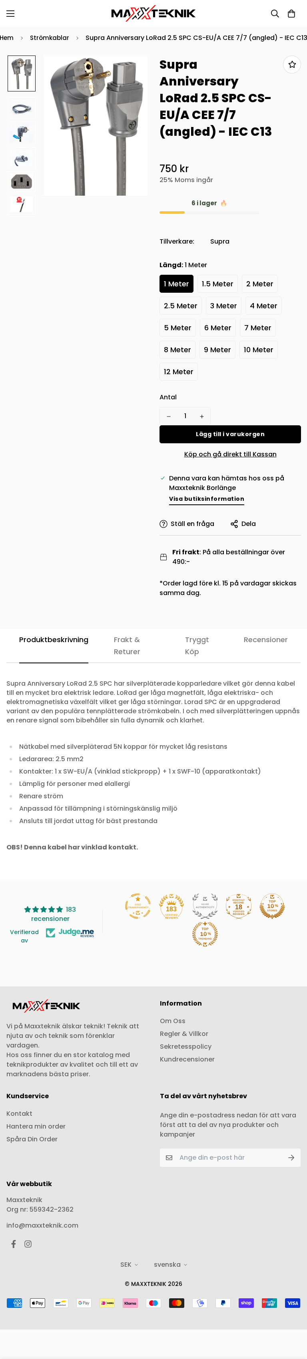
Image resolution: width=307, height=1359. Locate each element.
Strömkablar (49, 38)
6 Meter (217, 328)
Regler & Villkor (184, 1033)
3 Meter (223, 306)
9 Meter (217, 350)
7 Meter (257, 328)
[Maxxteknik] (153, 13)
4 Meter (263, 306)
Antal (168, 397)
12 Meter (178, 372)
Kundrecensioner (187, 1059)
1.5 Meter (217, 284)
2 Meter (259, 284)
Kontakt (19, 1113)
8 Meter (177, 350)
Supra (219, 241)
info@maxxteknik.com (42, 1225)
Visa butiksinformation (206, 499)
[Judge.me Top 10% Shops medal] (272, 906)
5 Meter (177, 328)
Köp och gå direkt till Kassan (230, 454)
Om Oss (172, 1021)
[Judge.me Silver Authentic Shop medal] (205, 906)
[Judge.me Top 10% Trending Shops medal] (205, 934)
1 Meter (176, 284)
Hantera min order (36, 1126)
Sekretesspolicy (185, 1046)
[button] (291, 13)
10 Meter (258, 350)
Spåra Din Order (32, 1139)
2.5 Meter (180, 306)
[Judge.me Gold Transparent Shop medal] (138, 906)
